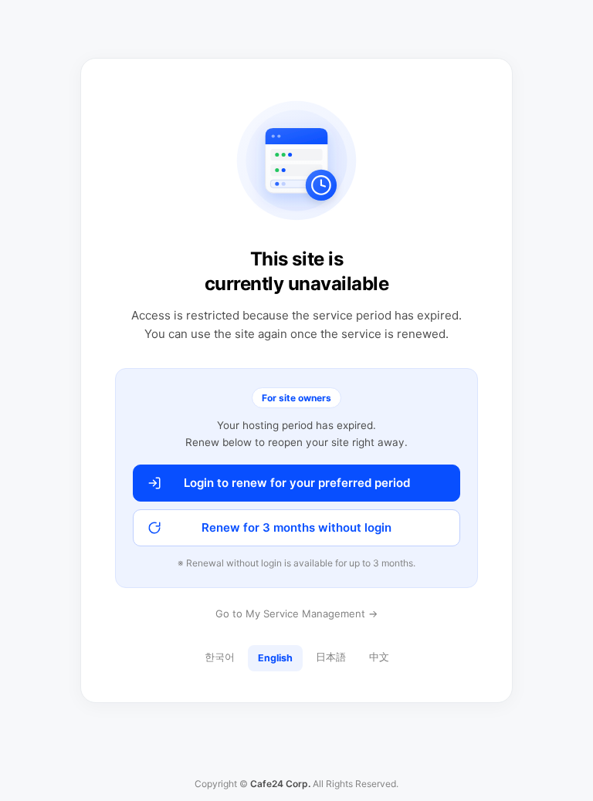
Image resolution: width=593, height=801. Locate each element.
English (275, 658)
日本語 (331, 657)
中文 (379, 657)
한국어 (220, 657)
